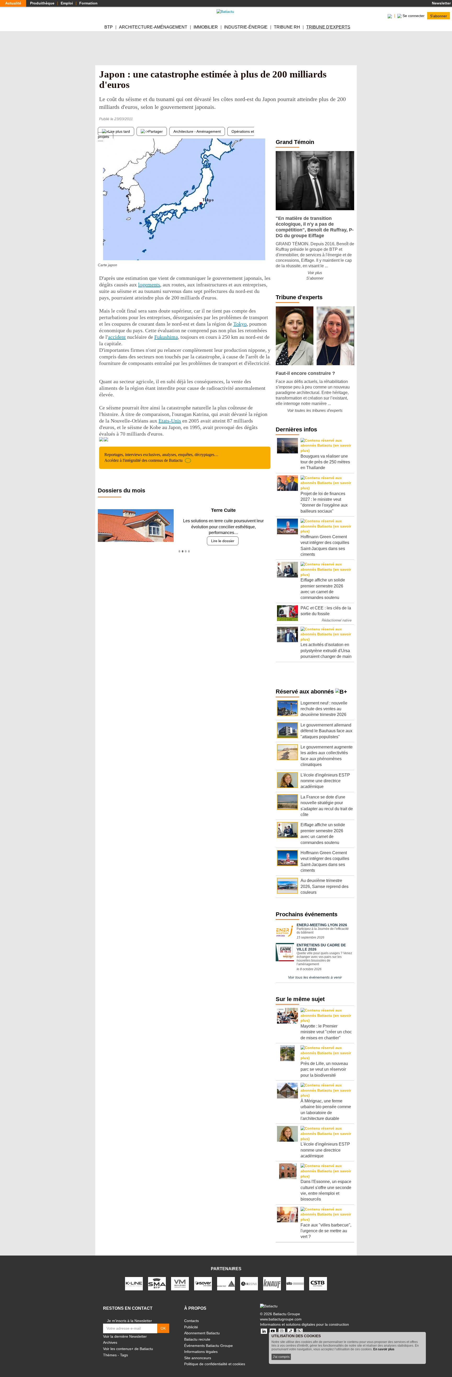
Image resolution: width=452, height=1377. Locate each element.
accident (117, 337)
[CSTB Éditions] (318, 1283)
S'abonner (438, 16)
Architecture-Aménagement (153, 27)
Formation (88, 3)
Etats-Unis (170, 421)
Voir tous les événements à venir (315, 977)
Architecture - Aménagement (197, 131)
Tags (124, 1355)
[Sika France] (226, 1283)
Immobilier (206, 27)
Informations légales (201, 1352)
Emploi (67, 3)
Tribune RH (287, 27)
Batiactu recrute (197, 1339)
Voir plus (315, 272)
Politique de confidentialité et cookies (214, 1364)
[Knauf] (272, 1283)
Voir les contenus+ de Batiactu (128, 1349)
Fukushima (166, 337)
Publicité (191, 1327)
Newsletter (441, 3)
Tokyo (240, 324)
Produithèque (42, 3)
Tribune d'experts (328, 27)
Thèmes (110, 1355)
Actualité (13, 3)
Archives (110, 1342)
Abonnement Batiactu (202, 1333)
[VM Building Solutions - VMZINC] (180, 1283)
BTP (108, 27)
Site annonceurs (197, 1358)
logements (149, 284)
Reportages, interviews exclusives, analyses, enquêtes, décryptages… (161, 457)
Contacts (191, 1321)
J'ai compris (281, 1357)
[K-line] (134, 1283)
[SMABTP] (157, 1283)
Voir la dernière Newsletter (125, 1336)
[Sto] (295, 1283)
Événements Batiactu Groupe (208, 1345)
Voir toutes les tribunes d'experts (315, 410)
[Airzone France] (249, 1283)
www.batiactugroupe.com (281, 1319)
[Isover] (203, 1283)
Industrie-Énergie (246, 27)
